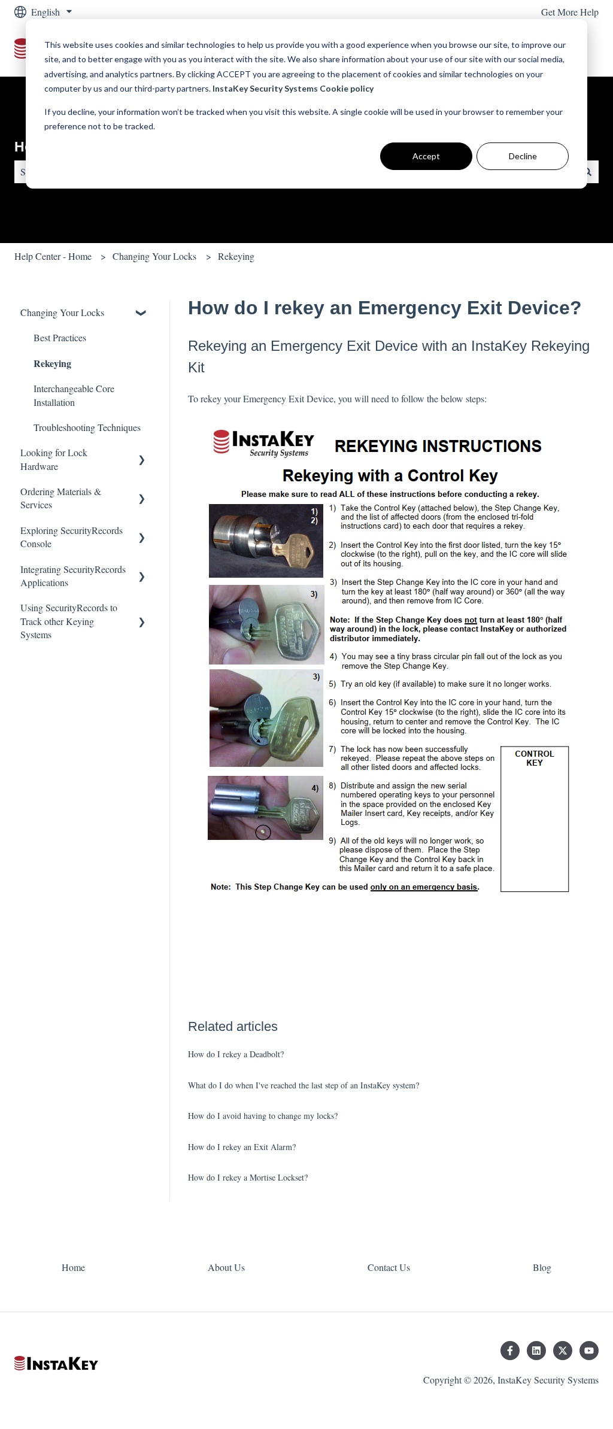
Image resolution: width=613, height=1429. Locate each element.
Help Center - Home (53, 256)
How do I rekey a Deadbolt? (236, 1054)
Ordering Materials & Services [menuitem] (60, 498)
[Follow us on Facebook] (510, 1350)
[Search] (587, 171)
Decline (523, 156)
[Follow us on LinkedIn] (536, 1350)
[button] (141, 313)
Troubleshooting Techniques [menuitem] (87, 427)
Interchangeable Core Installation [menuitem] (74, 395)
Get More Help (570, 11)
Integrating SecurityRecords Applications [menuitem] (73, 575)
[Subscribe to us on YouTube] (589, 1350)
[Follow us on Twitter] (562, 1350)
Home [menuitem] (73, 1267)
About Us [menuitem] (226, 1267)
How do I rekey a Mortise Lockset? (248, 1177)
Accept (426, 156)
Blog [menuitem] (542, 1267)
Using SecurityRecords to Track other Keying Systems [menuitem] (68, 621)
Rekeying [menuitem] (52, 363)
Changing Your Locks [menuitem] (62, 312)
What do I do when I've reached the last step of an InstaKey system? (303, 1085)
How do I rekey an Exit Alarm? (242, 1146)
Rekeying (236, 256)
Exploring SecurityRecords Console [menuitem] (71, 537)
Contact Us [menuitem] (389, 1267)
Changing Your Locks (154, 256)
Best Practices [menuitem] (60, 337)
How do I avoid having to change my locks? (263, 1115)
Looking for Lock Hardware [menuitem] (53, 459)
